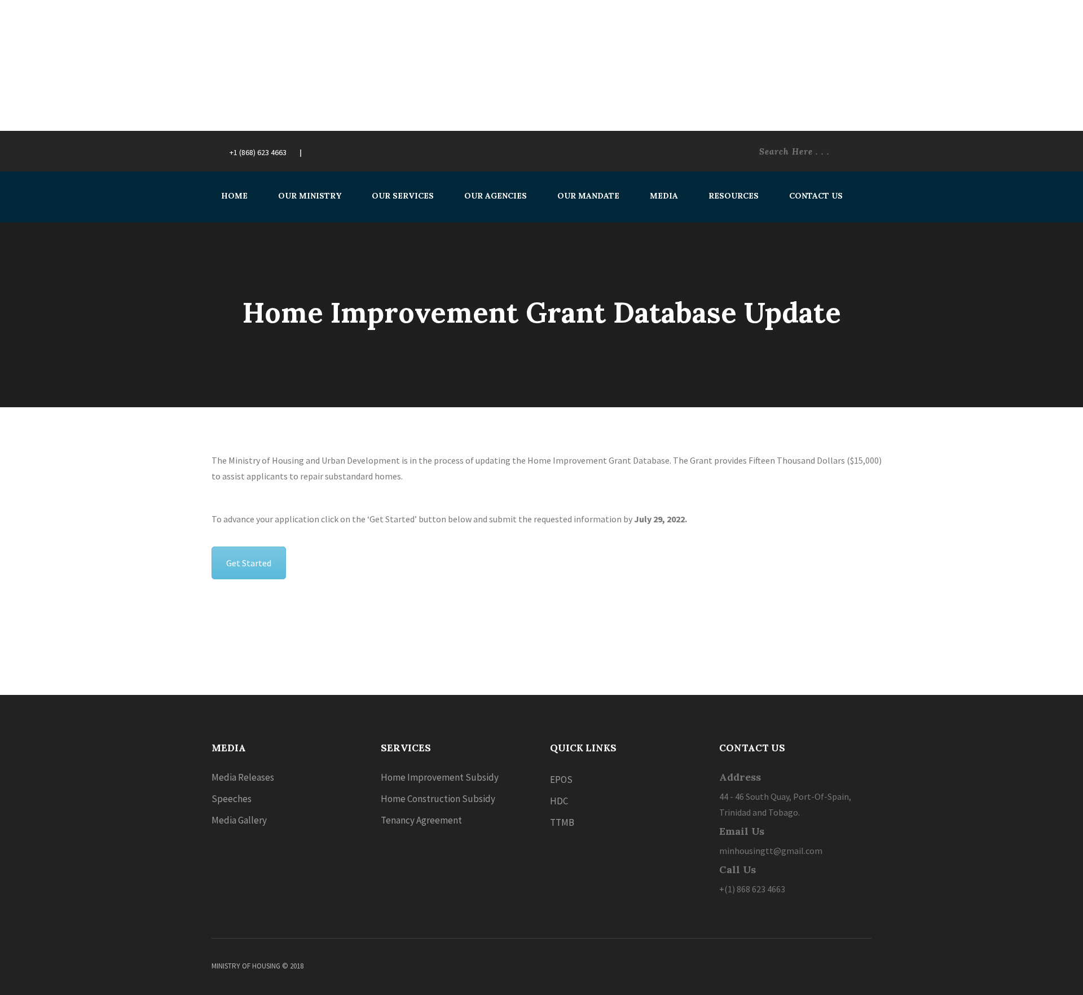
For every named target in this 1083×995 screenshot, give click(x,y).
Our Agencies (495, 196)
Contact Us (816, 196)
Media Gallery (239, 820)
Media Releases (243, 777)
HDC (559, 801)
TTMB (562, 822)
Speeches (232, 799)
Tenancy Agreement (421, 820)
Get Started (248, 563)
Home (234, 196)
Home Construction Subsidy (438, 799)
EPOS (561, 779)
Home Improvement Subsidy (440, 777)
